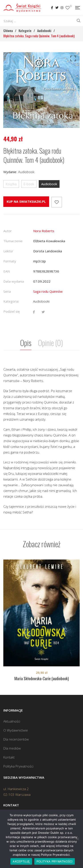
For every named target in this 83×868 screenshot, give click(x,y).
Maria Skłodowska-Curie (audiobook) (41, 678)
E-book (29, 184)
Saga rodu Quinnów (48, 291)
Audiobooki (41, 301)
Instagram (62, 7)
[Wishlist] (67, 8)
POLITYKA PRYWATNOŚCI (55, 861)
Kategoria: (11, 301)
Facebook (52, 7)
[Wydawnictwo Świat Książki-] (22, 7)
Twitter (56, 7)
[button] (72, 59)
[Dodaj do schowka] (56, 202)
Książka (11, 184)
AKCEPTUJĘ (21, 861)
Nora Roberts (43, 231)
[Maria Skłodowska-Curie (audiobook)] (41, 613)
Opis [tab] (25, 342)
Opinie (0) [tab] (50, 342)
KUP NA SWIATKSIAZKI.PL (26, 201)
